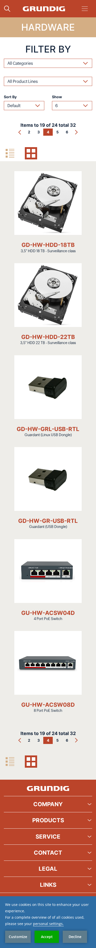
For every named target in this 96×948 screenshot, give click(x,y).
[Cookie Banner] (48, 922)
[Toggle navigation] (85, 9)
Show (57, 97)
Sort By (10, 97)
